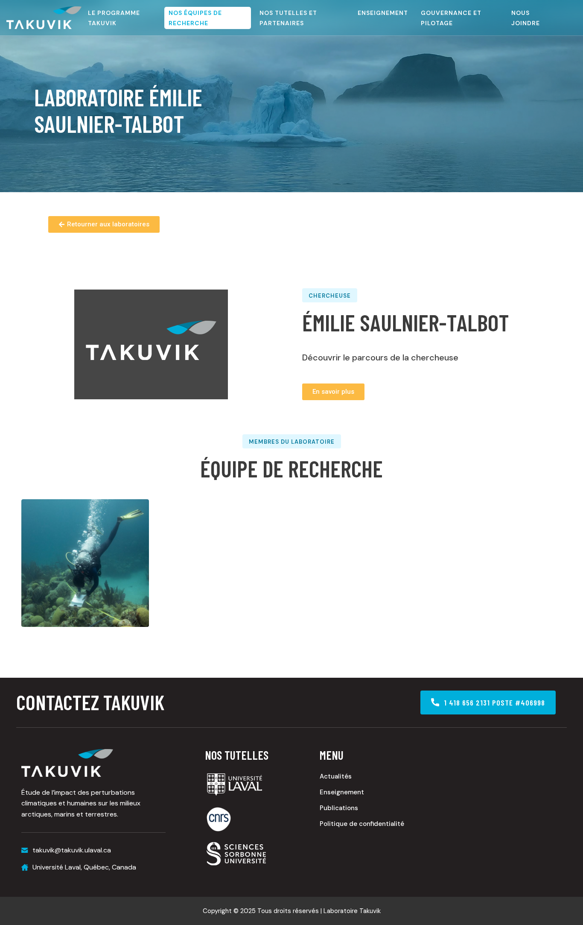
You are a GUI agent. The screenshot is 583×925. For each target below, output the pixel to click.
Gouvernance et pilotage (451, 18)
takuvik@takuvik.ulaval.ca (71, 850)
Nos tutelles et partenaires (288, 18)
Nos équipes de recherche (195, 18)
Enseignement (383, 13)
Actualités (336, 776)
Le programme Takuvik (114, 18)
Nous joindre (525, 18)
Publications (339, 808)
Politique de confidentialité (362, 824)
